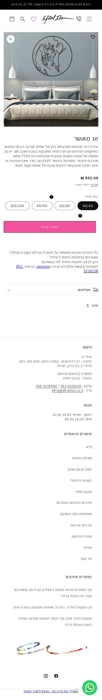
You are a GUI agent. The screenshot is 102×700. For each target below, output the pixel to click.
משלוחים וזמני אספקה (76, 514)
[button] (89, 19)
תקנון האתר (83, 491)
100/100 (17, 205)
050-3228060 (46, 386)
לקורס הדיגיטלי (81, 480)
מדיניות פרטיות (81, 525)
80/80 (42, 205)
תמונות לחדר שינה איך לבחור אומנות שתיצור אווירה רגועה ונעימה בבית (55, 621)
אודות (88, 547)
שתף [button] (94, 305)
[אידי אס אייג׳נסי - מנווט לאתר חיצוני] (51, 691)
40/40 (88, 205)
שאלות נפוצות (82, 458)
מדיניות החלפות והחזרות (74, 502)
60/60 (65, 205)
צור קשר (86, 558)
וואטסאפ (43, 266)
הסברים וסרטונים (80, 469)
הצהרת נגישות (82, 536)
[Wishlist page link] (33, 19)
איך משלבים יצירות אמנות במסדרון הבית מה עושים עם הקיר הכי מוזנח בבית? (53, 592)
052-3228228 (71, 386)
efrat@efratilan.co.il (67, 390)
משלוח (95, 184)
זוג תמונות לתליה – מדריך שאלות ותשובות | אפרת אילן (53, 607)
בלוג (89, 447)
